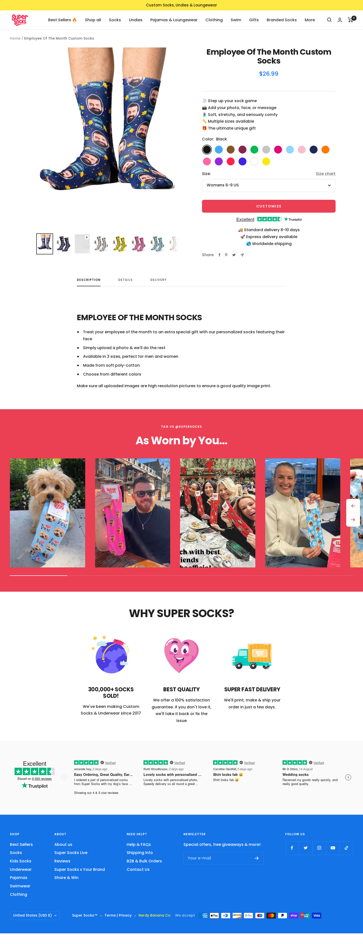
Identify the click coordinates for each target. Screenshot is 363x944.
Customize (269, 206)
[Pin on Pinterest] (226, 255)
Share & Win (66, 877)
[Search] (329, 20)
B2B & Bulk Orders (144, 861)
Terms (110, 915)
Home (15, 38)
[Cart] (350, 19)
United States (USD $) (32, 915)
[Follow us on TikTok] (346, 848)
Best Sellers (21, 844)
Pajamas (18, 877)
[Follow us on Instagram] (319, 848)
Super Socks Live (70, 852)
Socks (115, 19)
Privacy (125, 915)
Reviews (62, 861)
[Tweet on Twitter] (234, 255)
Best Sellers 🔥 (62, 19)
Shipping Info (140, 852)
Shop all (93, 19)
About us (63, 844)
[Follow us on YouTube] (333, 848)
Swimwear (20, 886)
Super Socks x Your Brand (79, 869)
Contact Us (138, 869)
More (310, 19)
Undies (135, 19)
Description (89, 280)
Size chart (326, 174)
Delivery (158, 280)
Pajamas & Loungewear (174, 19)
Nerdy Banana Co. (157, 915)
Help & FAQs (139, 844)
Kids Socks (20, 861)
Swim (236, 19)
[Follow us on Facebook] (292, 848)
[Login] (340, 20)
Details (125, 280)
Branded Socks (282, 19)
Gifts (254, 19)
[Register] (257, 858)
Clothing (214, 19)
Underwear (21, 869)
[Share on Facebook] (220, 255)
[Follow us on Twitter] (305, 848)
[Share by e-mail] (242, 255)
